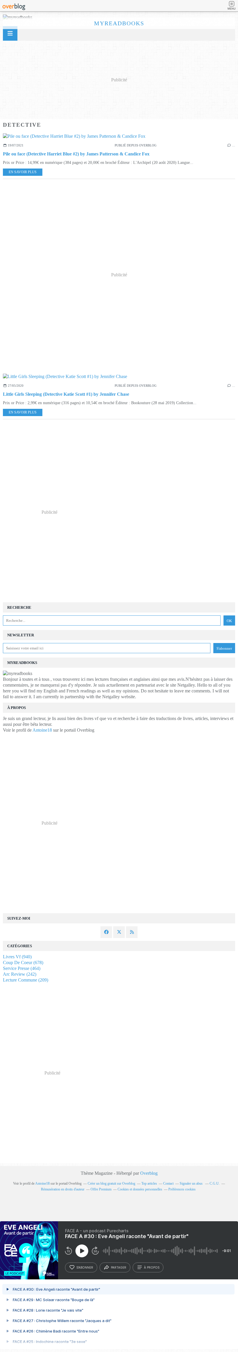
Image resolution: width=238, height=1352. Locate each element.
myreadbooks (119, 23)
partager (118, 1267)
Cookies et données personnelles (140, 1189)
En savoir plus (23, 172)
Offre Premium (101, 1189)
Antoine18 (42, 730)
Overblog (149, 1173)
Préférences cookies (182, 1189)
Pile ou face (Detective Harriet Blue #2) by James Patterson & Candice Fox (76, 153)
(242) (19, 974)
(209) (25, 979)
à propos (151, 1267)
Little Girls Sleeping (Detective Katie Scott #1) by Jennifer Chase (66, 394)
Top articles (149, 1183)
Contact (168, 1183)
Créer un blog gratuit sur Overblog (111, 1183)
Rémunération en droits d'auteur (62, 1189)
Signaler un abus (191, 1183)
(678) (23, 962)
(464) (21, 968)
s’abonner (84, 1267)
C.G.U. (215, 1183)
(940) (17, 956)
